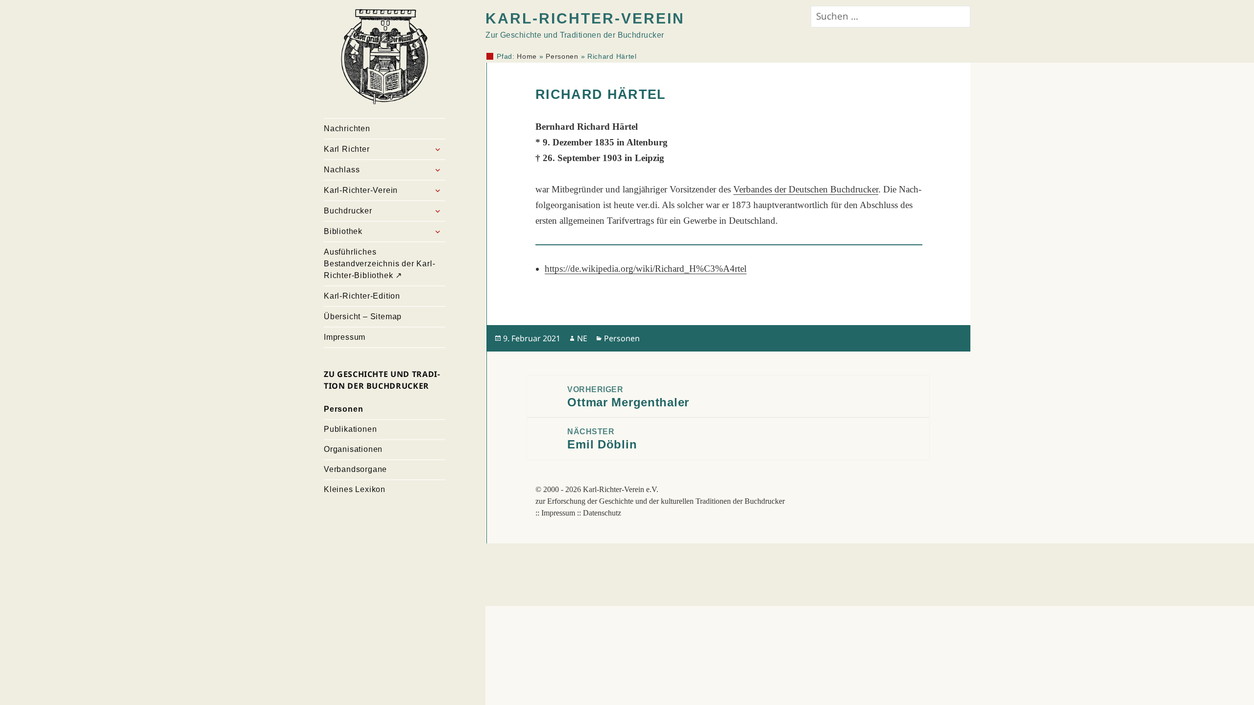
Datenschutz (602, 513)
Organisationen (353, 449)
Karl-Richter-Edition (362, 296)
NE (582, 338)
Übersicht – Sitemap (363, 316)
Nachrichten (347, 128)
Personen (343, 409)
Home (527, 56)
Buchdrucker (348, 211)
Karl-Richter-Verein (361, 190)
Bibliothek (343, 231)
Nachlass (342, 169)
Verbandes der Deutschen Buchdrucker (805, 189)
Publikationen (350, 429)
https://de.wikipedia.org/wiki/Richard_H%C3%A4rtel (646, 268)
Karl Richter (347, 149)
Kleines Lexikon (355, 489)
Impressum (344, 337)
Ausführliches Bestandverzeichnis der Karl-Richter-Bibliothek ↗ (379, 264)
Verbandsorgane (355, 469)
